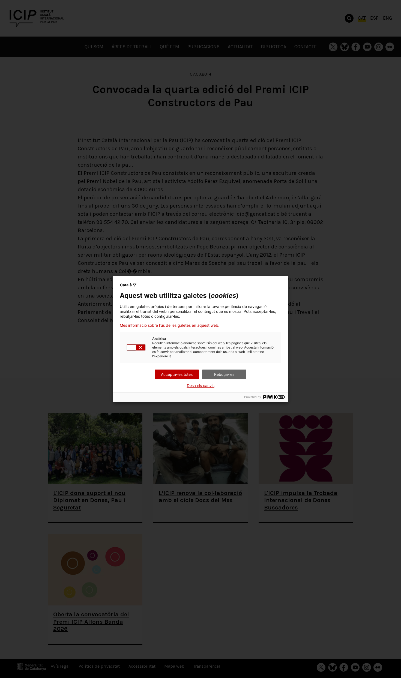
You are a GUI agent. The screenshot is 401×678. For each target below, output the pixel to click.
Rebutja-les (224, 374)
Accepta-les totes (177, 374)
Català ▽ (128, 285)
